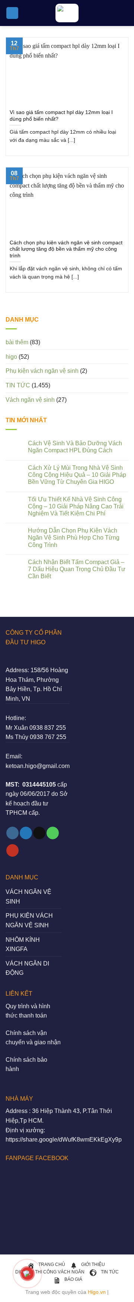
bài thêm (17, 342)
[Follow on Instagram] (12, 833)
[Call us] (53, 833)
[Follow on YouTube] (12, 850)
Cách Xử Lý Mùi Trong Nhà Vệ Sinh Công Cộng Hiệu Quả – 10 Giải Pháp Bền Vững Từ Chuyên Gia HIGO (77, 475)
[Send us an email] (39, 833)
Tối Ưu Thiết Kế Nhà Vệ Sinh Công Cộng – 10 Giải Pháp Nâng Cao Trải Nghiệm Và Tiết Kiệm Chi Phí (76, 506)
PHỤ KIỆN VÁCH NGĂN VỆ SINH (29, 920)
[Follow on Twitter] (26, 833)
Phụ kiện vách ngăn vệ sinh (42, 371)
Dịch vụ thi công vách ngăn (49, 1272)
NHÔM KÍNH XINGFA (23, 945)
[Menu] (12, 13)
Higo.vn (97, 1292)
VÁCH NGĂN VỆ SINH (28, 897)
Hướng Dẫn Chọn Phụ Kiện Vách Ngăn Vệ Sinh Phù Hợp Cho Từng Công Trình (73, 537)
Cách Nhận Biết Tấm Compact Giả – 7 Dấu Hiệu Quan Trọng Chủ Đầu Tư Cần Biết (76, 569)
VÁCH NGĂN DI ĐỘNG (27, 968)
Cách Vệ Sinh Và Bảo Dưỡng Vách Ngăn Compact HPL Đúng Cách (75, 446)
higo (11, 357)
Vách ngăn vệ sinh (30, 400)
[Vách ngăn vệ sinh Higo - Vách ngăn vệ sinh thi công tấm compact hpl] (67, 13)
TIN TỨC (18, 385)
